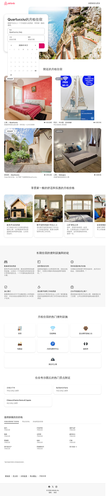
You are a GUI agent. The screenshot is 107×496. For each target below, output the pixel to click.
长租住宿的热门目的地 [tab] (11, 421)
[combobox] (26, 32)
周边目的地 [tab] (25, 421)
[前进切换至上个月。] (11, 45)
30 (35, 71)
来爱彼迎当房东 (94, 3)
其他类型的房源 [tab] (38, 421)
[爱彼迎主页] (9, 3)
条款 (55, 492)
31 (11, 75)
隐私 (50, 492)
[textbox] (16, 39)
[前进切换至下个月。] (35, 45)
